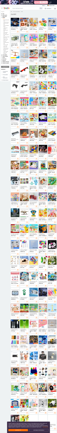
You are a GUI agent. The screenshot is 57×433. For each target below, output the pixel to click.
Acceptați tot (18, 430)
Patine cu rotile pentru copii (5, 40)
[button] (2, 8)
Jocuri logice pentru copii (5, 46)
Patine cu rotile (5, 44)
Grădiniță (4, 53)
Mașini (4, 26)
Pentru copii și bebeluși (16, 11)
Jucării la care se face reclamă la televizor (5, 49)
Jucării (4, 18)
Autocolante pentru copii (6, 20)
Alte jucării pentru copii (6, 35)
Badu (11, 11)
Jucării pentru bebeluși (5, 28)
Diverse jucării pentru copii (5, 33)
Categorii (2, 11)
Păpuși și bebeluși (6, 25)
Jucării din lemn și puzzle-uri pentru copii (6, 23)
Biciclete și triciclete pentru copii (6, 37)
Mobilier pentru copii (5, 31)
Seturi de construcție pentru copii (6, 42)
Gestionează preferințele (38, 430)
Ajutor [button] (43, 5)
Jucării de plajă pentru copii (5, 52)
